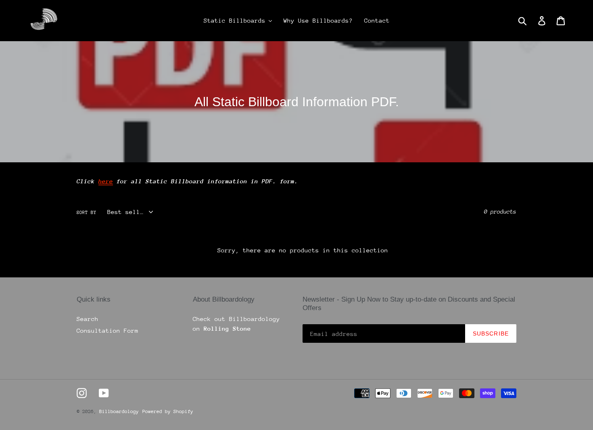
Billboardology (119, 411)
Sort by (86, 212)
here (105, 181)
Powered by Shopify (167, 411)
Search (87, 318)
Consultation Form (107, 330)
